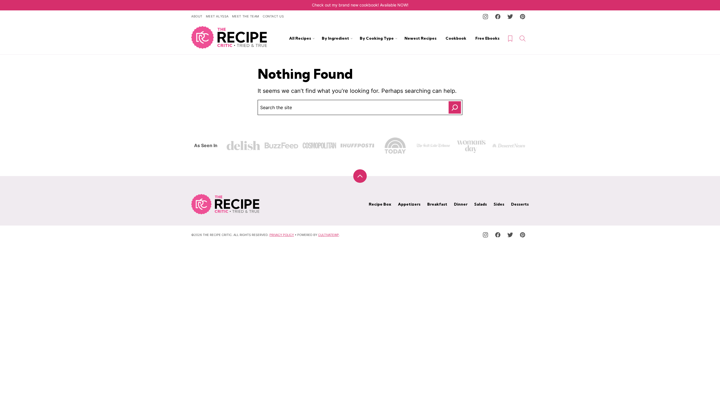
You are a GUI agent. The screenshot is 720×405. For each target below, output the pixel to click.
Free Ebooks (487, 38)
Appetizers (409, 204)
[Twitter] (510, 16)
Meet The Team (245, 16)
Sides (499, 204)
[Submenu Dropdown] (313, 38)
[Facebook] (498, 16)
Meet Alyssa (217, 16)
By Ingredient (335, 38)
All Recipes (300, 38)
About (196, 16)
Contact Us (273, 16)
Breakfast (437, 204)
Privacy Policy (281, 235)
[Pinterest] (522, 16)
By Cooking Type (377, 38)
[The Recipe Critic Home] (229, 37)
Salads (480, 204)
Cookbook (456, 38)
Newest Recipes (420, 38)
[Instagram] (485, 16)
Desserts (520, 204)
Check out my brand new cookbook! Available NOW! (360, 5)
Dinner (460, 204)
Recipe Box (380, 204)
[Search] (522, 38)
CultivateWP (328, 235)
